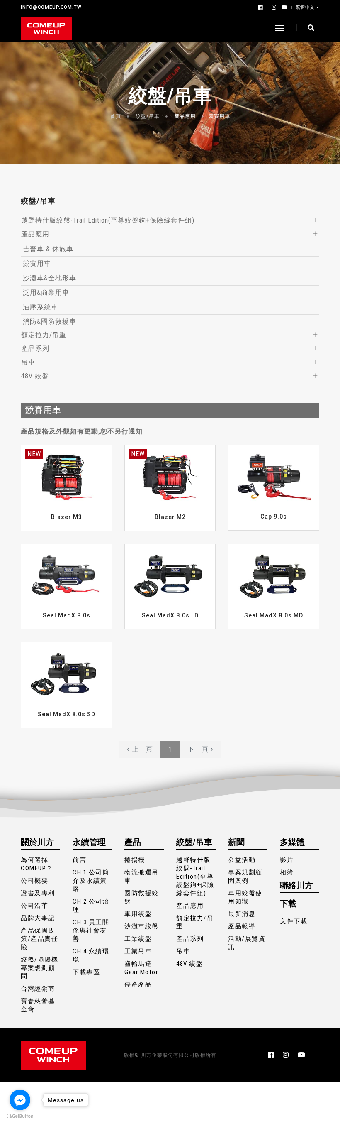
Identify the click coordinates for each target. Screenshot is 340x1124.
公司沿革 (34, 905)
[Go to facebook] (20, 1100)
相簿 (287, 872)
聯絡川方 (296, 885)
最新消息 (241, 914)
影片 (287, 860)
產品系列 (35, 349)
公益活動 (241, 860)
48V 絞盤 (35, 376)
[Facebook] (261, 7)
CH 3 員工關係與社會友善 (91, 930)
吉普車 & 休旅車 (48, 249)
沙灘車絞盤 (141, 926)
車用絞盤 (138, 914)
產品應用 (185, 116)
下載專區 (86, 972)
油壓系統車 (40, 307)
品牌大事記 (38, 918)
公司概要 (34, 880)
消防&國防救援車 (49, 322)
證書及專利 (38, 893)
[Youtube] (283, 7)
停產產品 (138, 984)
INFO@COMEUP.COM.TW (51, 7)
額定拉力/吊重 (43, 335)
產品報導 (241, 926)
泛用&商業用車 (46, 292)
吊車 (28, 362)
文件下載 (293, 921)
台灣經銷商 (38, 988)
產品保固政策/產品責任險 (39, 939)
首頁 (115, 116)
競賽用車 (219, 116)
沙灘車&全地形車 (49, 278)
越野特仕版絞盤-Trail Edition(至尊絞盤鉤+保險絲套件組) (107, 220)
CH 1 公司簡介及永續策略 (91, 881)
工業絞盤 (138, 939)
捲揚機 (134, 860)
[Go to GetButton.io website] (20, 1115)
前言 (79, 860)
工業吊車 (138, 951)
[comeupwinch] (46, 28)
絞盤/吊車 (148, 116)
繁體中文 (305, 7)
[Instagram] (273, 7)
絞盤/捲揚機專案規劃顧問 (39, 968)
